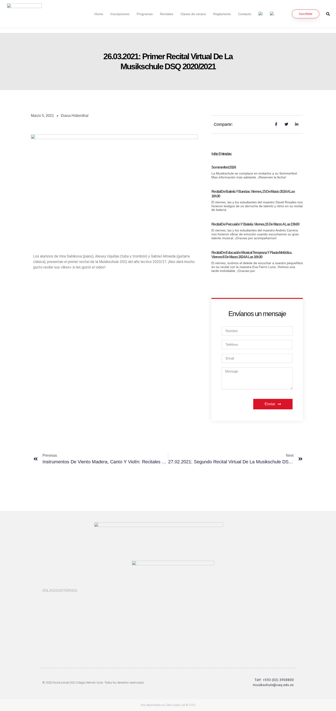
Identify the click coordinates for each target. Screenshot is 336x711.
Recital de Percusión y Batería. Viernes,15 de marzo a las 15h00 (255, 224)
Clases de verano (193, 14)
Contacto (244, 14)
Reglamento (222, 14)
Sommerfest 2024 (223, 167)
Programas (145, 14)
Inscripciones (119, 14)
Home (98, 14)
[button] (328, 14)
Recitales (166, 14)
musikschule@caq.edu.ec (273, 685)
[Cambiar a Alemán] (272, 14)
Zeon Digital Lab (175, 705)
